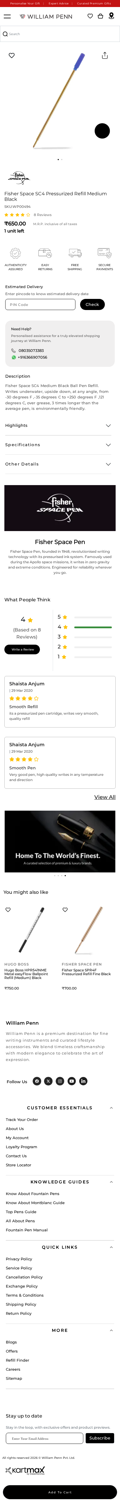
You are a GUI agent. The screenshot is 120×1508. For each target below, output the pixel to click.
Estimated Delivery (24, 286)
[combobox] (60, 34)
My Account (17, 1137)
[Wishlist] (90, 16)
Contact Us (16, 1155)
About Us (15, 1128)
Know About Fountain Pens (32, 1193)
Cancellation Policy (24, 1277)
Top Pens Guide (21, 1211)
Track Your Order (22, 1119)
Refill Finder (17, 1360)
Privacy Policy (19, 1259)
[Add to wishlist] (11, 55)
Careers (13, 1369)
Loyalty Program (21, 1146)
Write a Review (23, 649)
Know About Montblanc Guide (35, 1202)
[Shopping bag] (100, 16)
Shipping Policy (21, 1304)
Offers (12, 1351)
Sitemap (14, 1378)
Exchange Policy (22, 1286)
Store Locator (18, 1165)
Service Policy (19, 1268)
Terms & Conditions (25, 1295)
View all (105, 797)
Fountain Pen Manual (27, 1230)
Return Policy (18, 1313)
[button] (58, 159)
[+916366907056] (14, 357)
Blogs (11, 1342)
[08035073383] (13, 350)
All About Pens (20, 1220)
